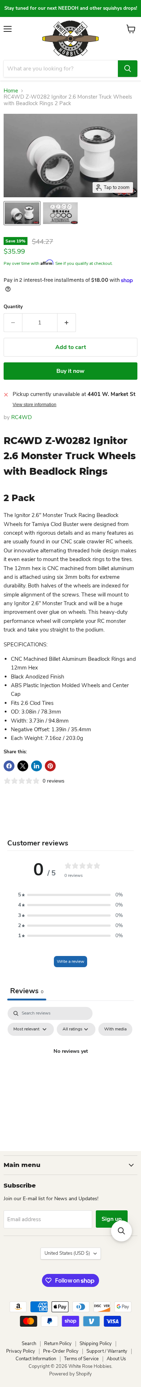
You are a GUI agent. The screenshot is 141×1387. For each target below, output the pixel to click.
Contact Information (36, 1359)
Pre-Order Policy (60, 1351)
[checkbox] (115, 1029)
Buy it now (70, 371)
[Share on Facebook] (9, 766)
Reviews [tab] (26, 991)
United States (67, 1253)
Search (29, 1343)
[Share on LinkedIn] (36, 766)
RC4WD (21, 417)
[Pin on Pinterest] (50, 766)
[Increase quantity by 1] (66, 322)
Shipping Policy (96, 1343)
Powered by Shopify (70, 1374)
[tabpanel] (70, 1068)
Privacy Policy (20, 1351)
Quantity (13, 307)
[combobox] (61, 68)
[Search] (127, 68)
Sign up (112, 1219)
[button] (70, 895)
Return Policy (58, 1343)
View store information (34, 404)
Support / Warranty (106, 1351)
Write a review (70, 961)
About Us (116, 1359)
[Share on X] (22, 766)
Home (11, 91)
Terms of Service (81, 1359)
